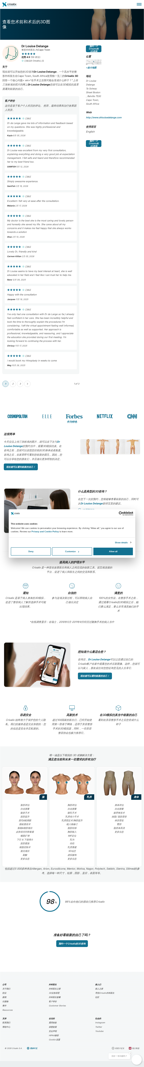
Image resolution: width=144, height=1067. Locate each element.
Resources (7, 1010)
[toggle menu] (139, 4)
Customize (70, 551)
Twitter (98, 1027)
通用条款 (53, 1022)
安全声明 (53, 1031)
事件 (4, 1005)
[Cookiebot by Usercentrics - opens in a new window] (121, 513)
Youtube (99, 1031)
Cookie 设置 (54, 1039)
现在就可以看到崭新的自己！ (20, 466)
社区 (97, 997)
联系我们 (6, 1022)
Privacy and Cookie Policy (45, 531)
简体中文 (33, 1048)
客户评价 (53, 1001)
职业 (4, 993)
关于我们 (6, 988)
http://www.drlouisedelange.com (104, 117)
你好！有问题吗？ (119, 1056)
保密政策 (53, 1027)
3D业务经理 (54, 993)
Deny (30, 551)
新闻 (4, 997)
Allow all (113, 551)
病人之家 (99, 988)
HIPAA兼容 (54, 1035)
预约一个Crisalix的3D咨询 (94, 48)
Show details (121, 542)
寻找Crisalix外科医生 (104, 993)
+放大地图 (91, 67)
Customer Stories (57, 1005)
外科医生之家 (55, 988)
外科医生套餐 (55, 997)
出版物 (5, 1001)
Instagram (100, 1022)
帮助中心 (6, 1027)
